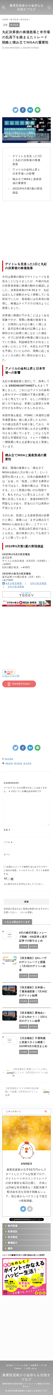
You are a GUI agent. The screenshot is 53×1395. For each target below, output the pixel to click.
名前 (7, 829)
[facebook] (23, 110)
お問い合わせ (31, 1368)
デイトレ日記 (22, 1365)
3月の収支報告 (38, 583)
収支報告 (13, 1237)
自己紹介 (10, 1365)
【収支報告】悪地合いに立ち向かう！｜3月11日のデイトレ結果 (33, 1016)
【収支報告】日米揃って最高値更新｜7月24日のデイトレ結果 (33, 991)
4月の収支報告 (14, 583)
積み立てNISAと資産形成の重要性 (27, 181)
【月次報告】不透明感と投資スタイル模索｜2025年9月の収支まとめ (33, 1042)
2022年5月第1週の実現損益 (27, 190)
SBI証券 (9, 763)
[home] (30, 1209)
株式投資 (9, 759)
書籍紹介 (13, 1242)
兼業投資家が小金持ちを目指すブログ (27, 7)
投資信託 (13, 1231)
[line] (37, 110)
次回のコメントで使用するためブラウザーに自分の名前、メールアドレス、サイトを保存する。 (26, 870)
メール (8, 842)
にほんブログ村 (11, 675)
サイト (7, 854)
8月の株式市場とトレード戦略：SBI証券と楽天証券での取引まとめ (33, 936)
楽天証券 (27, 763)
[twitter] (15, 110)
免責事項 (34, 1365)
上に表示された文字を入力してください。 (24, 884)
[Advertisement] (26, 77)
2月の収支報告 (16, 586)
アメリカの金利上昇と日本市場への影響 (26, 171)
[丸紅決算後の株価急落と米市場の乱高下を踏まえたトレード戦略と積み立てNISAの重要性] (30, 110)
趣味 (10, 1248)
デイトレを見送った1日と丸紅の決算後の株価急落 (27, 160)
